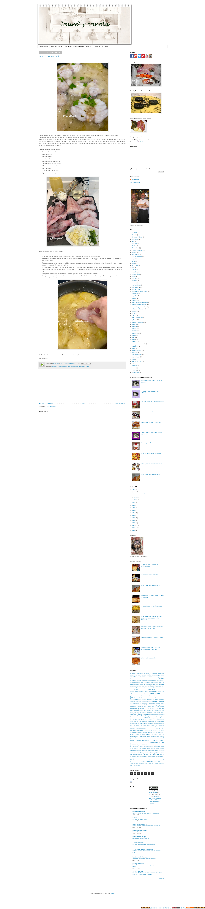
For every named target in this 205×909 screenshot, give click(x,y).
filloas (133, 313)
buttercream (136, 684)
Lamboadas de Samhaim (140, 857)
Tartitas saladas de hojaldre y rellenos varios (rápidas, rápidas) (152, 627)
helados (134, 324)
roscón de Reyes (134, 752)
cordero (132, 699)
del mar (134, 298)
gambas (150, 716)
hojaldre (134, 326)
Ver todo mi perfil (135, 182)
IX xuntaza (154, 719)
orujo (148, 730)
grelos (162, 716)
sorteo (145, 756)
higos (131, 719)
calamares (141, 686)
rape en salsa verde (68, 366)
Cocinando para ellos (139, 811)
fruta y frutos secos (137, 318)
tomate (140, 759)
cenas (131, 689)
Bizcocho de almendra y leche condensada (144, 844)
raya (131, 746)
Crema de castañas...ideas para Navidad (152, 401)
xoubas (156, 763)
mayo (135, 497)
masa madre (144, 727)
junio (135, 492)
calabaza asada (134, 686)
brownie (159, 682)
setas (133, 359)
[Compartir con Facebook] (88, 364)
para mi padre (156, 732)
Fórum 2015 (133, 712)
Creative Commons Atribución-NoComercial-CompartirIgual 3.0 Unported (155, 800)
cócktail (138, 697)
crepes (152, 699)
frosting (162, 712)
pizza (154, 736)
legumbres (135, 333)
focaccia (149, 710)
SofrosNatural (140, 756)
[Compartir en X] (86, 364)
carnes (134, 270)
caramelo (147, 686)
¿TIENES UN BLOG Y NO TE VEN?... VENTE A (168, 908)
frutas (149, 714)
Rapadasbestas (150, 745)
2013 (133, 523)
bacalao (132, 678)
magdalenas (161, 725)
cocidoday (141, 691)
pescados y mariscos (57, 366)
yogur (131, 765)
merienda (132, 728)
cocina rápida (136, 289)
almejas (162, 675)
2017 (133, 513)
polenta (159, 738)
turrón (159, 759)
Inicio (83, 403)
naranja (132, 730)
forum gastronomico (148, 712)
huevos (134, 328)
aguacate (132, 675)
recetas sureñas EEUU (153, 748)
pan (151, 730)
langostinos (133, 723)
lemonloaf (159, 723)
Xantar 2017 (144, 763)
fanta (142, 710)
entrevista (146, 708)
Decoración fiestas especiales (141, 701)
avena (147, 676)
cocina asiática (136, 285)
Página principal (43, 46)
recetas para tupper (140, 748)
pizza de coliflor (160, 736)
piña (152, 736)
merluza (138, 728)
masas (134, 335)
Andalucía (138, 676)
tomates (153, 759)
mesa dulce (149, 728)
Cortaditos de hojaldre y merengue (151, 422)
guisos (138, 717)
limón (141, 725)
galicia (162, 714)
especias (156, 708)
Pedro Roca (135, 248)
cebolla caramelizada (147, 688)
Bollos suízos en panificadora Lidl (150, 474)
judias (140, 721)
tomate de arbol (147, 759)
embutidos (135, 300)
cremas (149, 699)
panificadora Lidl (147, 732)
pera (163, 734)
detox (131, 703)
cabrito (151, 684)
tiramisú (137, 759)
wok (140, 763)
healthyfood (157, 717)
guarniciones (133, 717)
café (133, 267)
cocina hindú (138, 696)
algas (133, 259)
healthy (152, 717)
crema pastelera (142, 699)
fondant (134, 315)
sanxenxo (140, 754)
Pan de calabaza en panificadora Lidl (151, 606)
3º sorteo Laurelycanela (150, 673)
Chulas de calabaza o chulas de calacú (152, 637)
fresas (158, 712)
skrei (135, 756)
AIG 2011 (138, 675)
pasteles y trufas (140, 734)
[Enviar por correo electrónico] (82, 364)
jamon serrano (160, 719)
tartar (136, 758)
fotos (155, 712)
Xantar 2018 (151, 763)
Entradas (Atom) (51, 406)
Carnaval (134, 233)
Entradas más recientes (46, 403)
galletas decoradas (137, 322)
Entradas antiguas (120, 403)
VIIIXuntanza (161, 761)
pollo (133, 348)
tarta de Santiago (137, 361)
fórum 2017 (140, 712)
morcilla (158, 728)
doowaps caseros (160, 703)
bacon (137, 678)
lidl (134, 725)
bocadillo (132, 682)
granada (158, 716)
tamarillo (158, 756)
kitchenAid (144, 721)
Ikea (133, 241)
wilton (136, 763)
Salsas (87, 366)
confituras (155, 697)
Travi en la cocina (138, 871)
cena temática (136, 274)
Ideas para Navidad (56, 46)
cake (157, 684)
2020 (133, 505)
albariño (149, 675)
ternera (134, 368)
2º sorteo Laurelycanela (136, 673)
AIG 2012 (143, 675)
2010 (133, 530)
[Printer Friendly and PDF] (42, 365)
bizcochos (135, 265)
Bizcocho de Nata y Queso (139, 819)
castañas (134, 272)
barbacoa (142, 678)
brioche (155, 682)
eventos (134, 311)
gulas (142, 717)
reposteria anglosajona (148, 750)
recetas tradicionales (79, 366)
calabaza (161, 684)
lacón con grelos (155, 721)
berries (154, 678)
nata (133, 337)
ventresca (144, 761)
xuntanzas (161, 763)
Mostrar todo (161, 878)
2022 (133, 489)
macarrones (154, 725)
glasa (154, 716)
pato (152, 734)
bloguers (162, 680)
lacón (149, 721)
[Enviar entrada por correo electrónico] (78, 363)
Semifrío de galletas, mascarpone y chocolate (144, 858)
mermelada (143, 728)
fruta (131, 714)
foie (152, 710)
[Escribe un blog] (84, 364)
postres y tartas (136, 350)
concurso (146, 697)
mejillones (155, 727)
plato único (135, 346)
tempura (134, 365)
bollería (142, 682)
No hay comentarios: (70, 363)
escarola (152, 708)
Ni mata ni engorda (138, 863)
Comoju (135, 818)
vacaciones (138, 761)
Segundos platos (137, 256)
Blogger (113, 893)
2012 (133, 525)
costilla (136, 699)
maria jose (135, 179)
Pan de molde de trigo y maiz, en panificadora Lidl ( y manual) (150, 648)
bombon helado (149, 682)
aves (133, 263)
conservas (135, 293)
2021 (133, 503)
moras (154, 728)
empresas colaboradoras (139, 304)
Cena (133, 235)
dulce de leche (138, 705)
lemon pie (154, 723)
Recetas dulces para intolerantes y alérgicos (78, 46)
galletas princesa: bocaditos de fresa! (151, 464)
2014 (133, 520)
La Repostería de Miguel (140, 830)
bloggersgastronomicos (148, 680)
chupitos (132, 691)
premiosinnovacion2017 (136, 743)
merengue (161, 727)
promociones (135, 357)
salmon (146, 752)
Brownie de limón (137, 832)
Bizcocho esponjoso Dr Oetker (149, 575)
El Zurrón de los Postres (140, 824)
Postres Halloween (137, 250)
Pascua (134, 246)
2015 (133, 518)
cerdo (133, 276)
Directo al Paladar (137, 237)
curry (131, 701)
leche (137, 723)
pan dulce (155, 730)
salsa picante (156, 752)
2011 (133, 528)
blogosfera (157, 680)
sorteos (150, 756)
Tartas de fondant (151, 758)
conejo (151, 697)
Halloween (135, 239)
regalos (139, 750)
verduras (134, 370)
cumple (156, 699)
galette (159, 714)
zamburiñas (135, 372)
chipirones (145, 689)
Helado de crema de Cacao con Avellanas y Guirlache (146, 825)
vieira (155, 761)
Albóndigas (154, 675)
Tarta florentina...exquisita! (148, 658)
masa (138, 727)
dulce (131, 705)
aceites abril (161, 673)
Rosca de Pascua (159, 750)
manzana (133, 727)
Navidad (134, 243)
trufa (157, 759)
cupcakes (134, 296)
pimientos (147, 736)
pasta (133, 339)
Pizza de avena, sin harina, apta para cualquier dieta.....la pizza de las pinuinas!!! (151, 618)
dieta (134, 703)
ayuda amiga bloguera (158, 676)
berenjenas (149, 678)
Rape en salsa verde (49, 56)
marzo (136, 499)
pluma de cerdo (152, 738)
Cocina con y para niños (101, 46)
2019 (133, 508)
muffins (162, 728)
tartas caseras (142, 758)
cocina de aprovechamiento (141, 694)
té (159, 758)
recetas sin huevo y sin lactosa (141, 746)
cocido (134, 283)
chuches (134, 280)
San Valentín (135, 254)
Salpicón (151, 752)
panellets (140, 732)
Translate (144, 142)
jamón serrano (134, 721)
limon (137, 725)
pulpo (139, 745)
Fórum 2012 (161, 710)
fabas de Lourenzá (135, 710)
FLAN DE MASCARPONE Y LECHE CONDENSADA (146, 813)
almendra (133, 677)
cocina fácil (135, 287)
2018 (133, 510)
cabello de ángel (144, 684)
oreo (146, 730)
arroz (133, 261)
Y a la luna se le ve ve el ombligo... (143, 849)
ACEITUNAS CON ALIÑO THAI (141, 838)
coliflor (141, 697)
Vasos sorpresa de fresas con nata (151, 443)
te (132, 363)
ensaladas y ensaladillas (139, 307)
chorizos (157, 689)
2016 (133, 515)
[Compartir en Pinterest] (90, 364)
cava (140, 688)
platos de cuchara (142, 738)
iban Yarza (145, 719)
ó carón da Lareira (138, 843)
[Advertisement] (82, 386)
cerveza (140, 689)
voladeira (132, 763)
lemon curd (149, 723)
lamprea (134, 331)
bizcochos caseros (135, 680)
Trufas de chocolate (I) (147, 412)
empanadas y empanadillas (140, 302)
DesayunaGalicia (159, 701)
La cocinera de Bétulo (139, 836)
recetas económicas (154, 746)
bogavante (137, 682)
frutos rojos (154, 714)
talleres (153, 756)
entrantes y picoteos (138, 309)
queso (143, 745)
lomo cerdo (147, 725)
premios (134, 352)
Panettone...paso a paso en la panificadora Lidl (149, 565)
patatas (134, 341)
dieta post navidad (141, 703)
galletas (134, 320)
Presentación (146, 743)
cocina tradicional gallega (139, 291)
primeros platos (136, 355)
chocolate (135, 278)
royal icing (141, 752)
